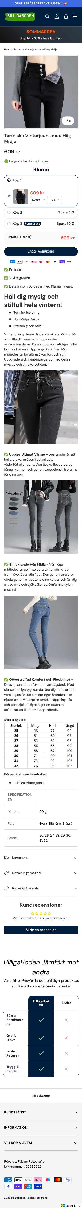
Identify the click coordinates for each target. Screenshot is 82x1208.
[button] (66, 16)
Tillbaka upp (41, 1096)
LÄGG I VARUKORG (41, 251)
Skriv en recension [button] (41, 930)
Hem (7, 49)
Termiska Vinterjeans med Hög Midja (35, 49)
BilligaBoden (18, 1197)
